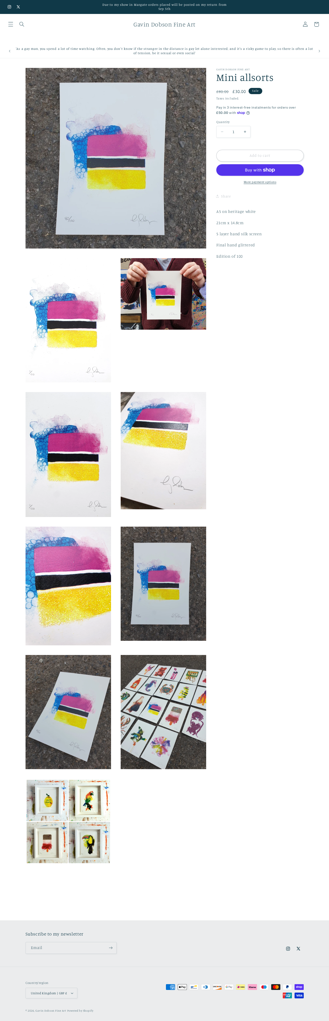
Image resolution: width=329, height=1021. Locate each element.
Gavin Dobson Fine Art (50, 1010)
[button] (10, 24)
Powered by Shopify (80, 1010)
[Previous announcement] (9, 51)
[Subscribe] (110, 948)
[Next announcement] (319, 51)
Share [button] (226, 196)
